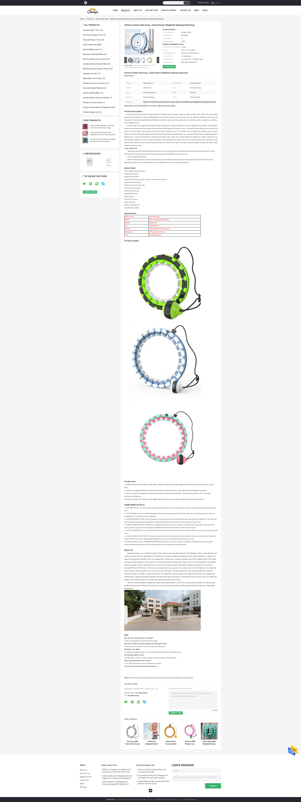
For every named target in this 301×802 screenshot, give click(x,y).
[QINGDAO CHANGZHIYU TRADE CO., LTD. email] (86, 184)
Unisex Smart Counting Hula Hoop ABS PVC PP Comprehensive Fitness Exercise (171, 742)
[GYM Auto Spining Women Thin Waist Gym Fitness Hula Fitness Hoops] (85, 126)
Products (125, 10)
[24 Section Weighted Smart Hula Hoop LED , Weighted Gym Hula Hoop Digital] (151, 731)
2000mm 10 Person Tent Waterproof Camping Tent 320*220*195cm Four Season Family (116, 771)
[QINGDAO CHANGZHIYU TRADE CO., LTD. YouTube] (85, 2)
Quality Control (168, 10)
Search (187, 3)
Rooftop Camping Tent (92, 35)
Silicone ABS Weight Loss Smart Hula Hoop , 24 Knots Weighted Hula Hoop (190, 742)
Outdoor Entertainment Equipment (97, 107)
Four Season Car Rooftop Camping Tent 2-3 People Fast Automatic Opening (153, 776)
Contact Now (169, 66)
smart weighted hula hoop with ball (181, 678)
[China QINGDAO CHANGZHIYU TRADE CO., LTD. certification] (89, 162)
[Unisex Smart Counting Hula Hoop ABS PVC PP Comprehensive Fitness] (137, 42)
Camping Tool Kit (90, 73)
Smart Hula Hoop (102, 19)
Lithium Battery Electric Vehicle (96, 98)
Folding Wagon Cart (91, 112)
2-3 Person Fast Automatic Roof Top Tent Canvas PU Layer (152, 771)
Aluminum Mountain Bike (93, 54)
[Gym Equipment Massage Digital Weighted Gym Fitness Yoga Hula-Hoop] (85, 133)
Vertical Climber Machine (93, 88)
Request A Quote (203, 3)
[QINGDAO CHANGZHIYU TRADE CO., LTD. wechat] (98, 184)
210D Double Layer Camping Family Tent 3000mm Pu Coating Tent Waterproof (117, 777)
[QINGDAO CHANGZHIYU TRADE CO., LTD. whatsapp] (92, 184)
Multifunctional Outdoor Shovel (96, 69)
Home (115, 10)
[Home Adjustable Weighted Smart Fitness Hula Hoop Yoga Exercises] (209, 731)
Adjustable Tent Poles (92, 78)
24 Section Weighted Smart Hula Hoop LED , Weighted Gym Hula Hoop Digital (152, 742)
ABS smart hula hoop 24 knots (160, 678)
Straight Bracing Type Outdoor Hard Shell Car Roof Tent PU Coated (153, 782)
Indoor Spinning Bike (91, 93)
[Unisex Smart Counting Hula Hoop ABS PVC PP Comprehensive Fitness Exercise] (171, 731)
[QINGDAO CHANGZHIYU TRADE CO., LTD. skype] (105, 183)
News (196, 10)
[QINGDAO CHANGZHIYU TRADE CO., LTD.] (93, 10)
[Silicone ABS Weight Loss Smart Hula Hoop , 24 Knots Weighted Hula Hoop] (190, 731)
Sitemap (83, 787)
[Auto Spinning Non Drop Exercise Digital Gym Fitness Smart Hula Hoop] (85, 140)
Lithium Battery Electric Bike (95, 64)
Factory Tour (151, 10)
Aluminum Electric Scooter (94, 83)
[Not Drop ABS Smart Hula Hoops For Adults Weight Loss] (132, 731)
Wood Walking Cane (91, 49)
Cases (205, 10)
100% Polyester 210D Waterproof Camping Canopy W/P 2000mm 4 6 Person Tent (115, 783)
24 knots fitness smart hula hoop (138, 678)
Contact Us (185, 10)
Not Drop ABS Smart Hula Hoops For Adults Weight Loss (132, 742)
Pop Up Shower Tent (91, 40)
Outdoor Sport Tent (91, 30)
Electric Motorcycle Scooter (95, 59)
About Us (138, 10)
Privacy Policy (110, 799)
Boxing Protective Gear (92, 102)
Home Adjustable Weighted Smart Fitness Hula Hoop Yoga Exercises (209, 742)
